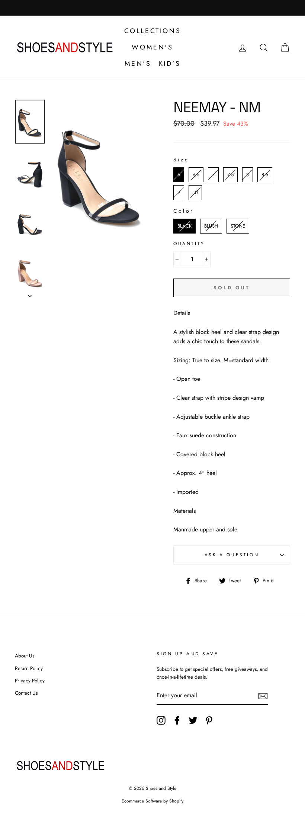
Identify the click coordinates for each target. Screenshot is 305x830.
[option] (99, 173)
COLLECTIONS (152, 31)
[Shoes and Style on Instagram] (161, 720)
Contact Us (26, 693)
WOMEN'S (152, 47)
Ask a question (232, 554)
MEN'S (138, 63)
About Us (24, 655)
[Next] (30, 293)
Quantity (189, 243)
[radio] (178, 174)
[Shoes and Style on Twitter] (193, 720)
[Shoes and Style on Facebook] (177, 720)
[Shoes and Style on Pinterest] (209, 720)
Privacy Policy (30, 680)
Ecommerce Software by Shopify (152, 801)
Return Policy (29, 668)
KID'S (170, 63)
